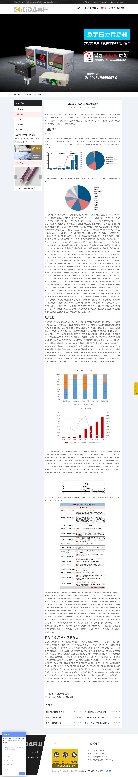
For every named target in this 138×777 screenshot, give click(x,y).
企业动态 (19, 109)
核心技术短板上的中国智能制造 (63, 697)
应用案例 (95, 8)
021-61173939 (118, 2)
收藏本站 (104, 2)
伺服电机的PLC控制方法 (55, 712)
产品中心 (86, 8)
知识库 (18, 119)
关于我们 (95, 2)
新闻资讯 (103, 8)
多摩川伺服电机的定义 (54, 723)
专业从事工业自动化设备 (65, 765)
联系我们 (120, 8)
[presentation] (15, 177)
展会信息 (19, 129)
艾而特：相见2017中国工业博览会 (96, 723)
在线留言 (86, 2)
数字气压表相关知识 (53, 717)
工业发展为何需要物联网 (60, 694)
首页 (79, 8)
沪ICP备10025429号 (105, 771)
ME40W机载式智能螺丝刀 (28, 188)
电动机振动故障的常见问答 (94, 717)
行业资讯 (38, 94)
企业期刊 (19, 124)
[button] (67, 88)
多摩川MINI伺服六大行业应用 (95, 712)
